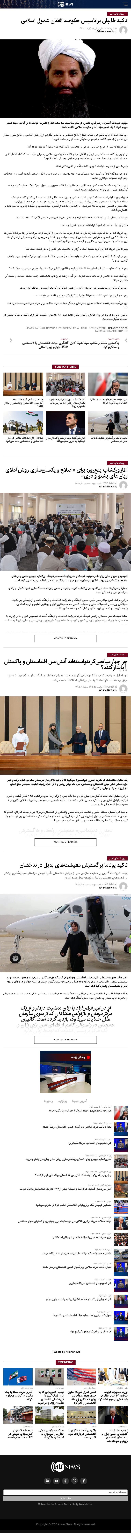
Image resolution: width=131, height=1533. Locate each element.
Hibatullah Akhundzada (40, 328)
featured (64, 328)
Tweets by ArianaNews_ (65, 1352)
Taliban (99, 331)
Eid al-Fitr (79, 328)
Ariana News (104, 32)
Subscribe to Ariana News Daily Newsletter (65, 1504)
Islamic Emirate (116, 331)
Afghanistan (97, 328)
